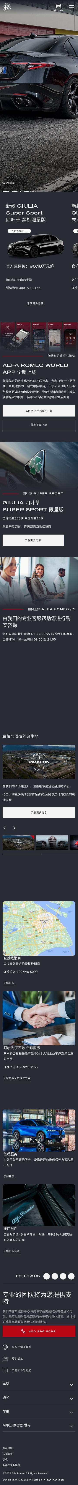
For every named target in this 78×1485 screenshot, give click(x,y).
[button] (71, 7)
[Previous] (4, 828)
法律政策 (8, 1454)
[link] (35, 303)
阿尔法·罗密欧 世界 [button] (17, 1425)
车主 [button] (6, 1411)
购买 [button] (6, 1397)
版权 (5, 1459)
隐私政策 (8, 1448)
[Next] (14, 828)
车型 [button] (6, 1384)
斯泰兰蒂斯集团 (11, 1465)
